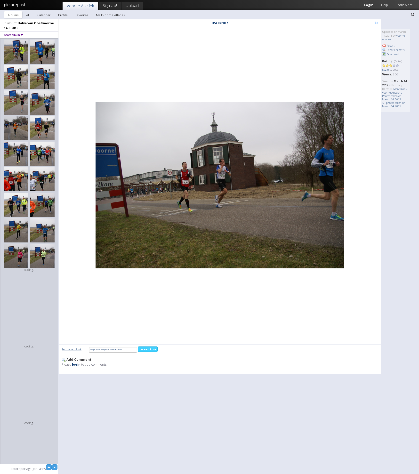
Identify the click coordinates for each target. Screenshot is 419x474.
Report (390, 45)
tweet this (147, 349)
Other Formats (395, 50)
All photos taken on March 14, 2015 (393, 104)
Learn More (404, 5)
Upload (132, 5)
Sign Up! (110, 5)
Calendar (43, 15)
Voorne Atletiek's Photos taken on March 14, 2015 (392, 96)
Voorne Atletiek (80, 5)
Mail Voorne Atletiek (110, 15)
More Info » (400, 89)
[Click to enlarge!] (220, 185)
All (28, 15)
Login (368, 5)
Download (392, 54)
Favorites (81, 15)
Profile (63, 15)
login (76, 364)
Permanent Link (71, 349)
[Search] (413, 14)
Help (384, 5)
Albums (13, 15)
